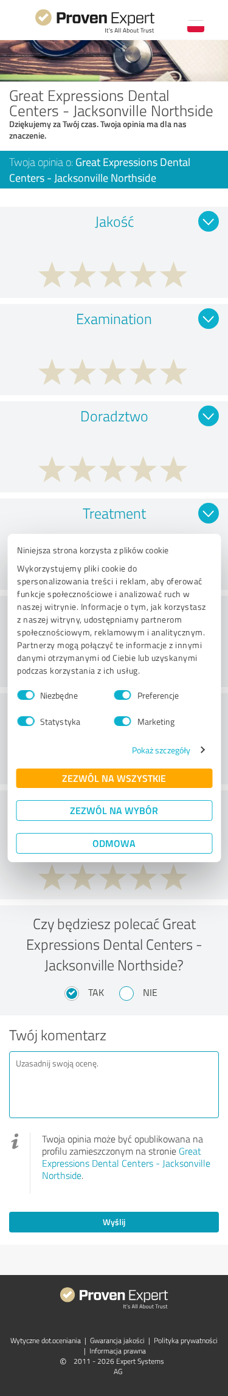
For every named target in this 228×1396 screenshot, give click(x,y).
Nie (150, 992)
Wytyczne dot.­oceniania (45, 1340)
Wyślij (114, 1222)
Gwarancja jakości (117, 1340)
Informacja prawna (117, 1351)
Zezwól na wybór (114, 810)
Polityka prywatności (186, 1340)
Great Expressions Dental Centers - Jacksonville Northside (126, 1163)
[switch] (122, 695)
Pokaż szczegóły (161, 750)
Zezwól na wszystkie (114, 778)
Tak (96, 992)
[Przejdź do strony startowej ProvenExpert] (94, 31)
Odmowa (114, 843)
